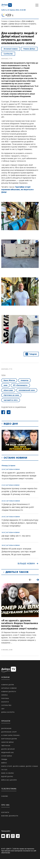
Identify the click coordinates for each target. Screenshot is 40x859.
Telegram (33, 354)
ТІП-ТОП (4, 769)
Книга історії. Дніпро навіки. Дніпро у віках (19, 766)
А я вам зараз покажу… (11, 735)
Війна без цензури (9, 780)
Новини (5, 677)
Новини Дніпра (14, 21)
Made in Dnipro (7, 773)
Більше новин (26, 563)
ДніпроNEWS (6, 728)
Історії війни (6, 756)
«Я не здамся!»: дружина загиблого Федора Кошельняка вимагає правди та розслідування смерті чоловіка (19, 624)
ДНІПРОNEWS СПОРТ (9, 732)
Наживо (4, 796)
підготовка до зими (11, 395)
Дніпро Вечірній (8, 749)
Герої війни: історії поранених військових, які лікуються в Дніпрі (17, 189)
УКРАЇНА (4, 695)
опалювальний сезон (27, 390)
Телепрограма (8, 789)
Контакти (5, 812)
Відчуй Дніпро (7, 776)
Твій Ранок (5, 745)
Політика (5, 698)
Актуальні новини (11, 49)
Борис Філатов (9, 380)
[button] (37, 579)
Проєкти (5, 721)
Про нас (5, 805)
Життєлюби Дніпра (9, 739)
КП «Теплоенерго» (20, 385)
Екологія (5, 702)
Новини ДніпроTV (8, 691)
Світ (2, 709)
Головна (4, 21)
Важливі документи (9, 816)
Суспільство (8, 54)
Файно (4, 763)
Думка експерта (8, 712)
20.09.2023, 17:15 (6, 58)
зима (5, 385)
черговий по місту (11, 400)
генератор (24, 380)
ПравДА (4, 759)
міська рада (8, 390)
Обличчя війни (7, 742)
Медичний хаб (7, 752)
